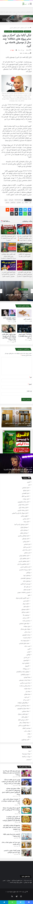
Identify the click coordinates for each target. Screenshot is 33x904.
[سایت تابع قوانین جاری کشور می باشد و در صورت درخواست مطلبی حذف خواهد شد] (16, 19)
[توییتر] (25, 210)
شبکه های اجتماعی (24, 624)
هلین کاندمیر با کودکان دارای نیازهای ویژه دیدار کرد (17, 295)
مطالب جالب (27, 731)
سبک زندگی (27, 632)
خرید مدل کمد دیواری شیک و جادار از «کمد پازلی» (11, 843)
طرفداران (19, 202)
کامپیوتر (27, 666)
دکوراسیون (26, 660)
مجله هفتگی (27, 694)
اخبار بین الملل (25, 496)
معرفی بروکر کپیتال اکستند (16, 882)
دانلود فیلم (26, 607)
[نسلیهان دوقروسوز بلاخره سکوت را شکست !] (8, 312)
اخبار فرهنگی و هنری (23, 536)
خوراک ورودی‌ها (26, 754)
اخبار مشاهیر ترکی (23, 289)
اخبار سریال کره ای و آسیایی (20, 513)
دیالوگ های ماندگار (25, 629)
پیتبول (6, 200)
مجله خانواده (27, 689)
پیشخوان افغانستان (25, 578)
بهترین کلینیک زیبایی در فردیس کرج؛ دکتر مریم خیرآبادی (17, 424)
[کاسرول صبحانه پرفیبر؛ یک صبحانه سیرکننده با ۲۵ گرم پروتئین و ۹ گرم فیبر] (26, 810)
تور (30, 202)
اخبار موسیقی (25, 539)
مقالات (28, 734)
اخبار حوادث (26, 499)
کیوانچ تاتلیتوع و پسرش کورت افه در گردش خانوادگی (19, 470)
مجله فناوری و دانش (23, 725)
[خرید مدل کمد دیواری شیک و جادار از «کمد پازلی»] (26, 844)
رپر (22, 202)
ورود (29, 751)
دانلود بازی (26, 601)
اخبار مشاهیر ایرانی (24, 556)
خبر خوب (26, 697)
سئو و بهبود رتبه (25, 641)
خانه (29, 28)
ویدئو (29, 737)
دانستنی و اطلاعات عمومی (23, 592)
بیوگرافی (28, 573)
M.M (27, 50)
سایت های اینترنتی (24, 643)
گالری (29, 649)
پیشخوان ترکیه (26, 581)
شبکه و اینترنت (26, 638)
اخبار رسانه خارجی (23, 510)
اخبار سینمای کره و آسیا (21, 524)
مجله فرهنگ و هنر (24, 723)
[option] (16, 291)
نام (30, 377)
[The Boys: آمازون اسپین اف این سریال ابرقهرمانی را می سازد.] (24, 329)
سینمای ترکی (24, 530)
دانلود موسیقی (25, 609)
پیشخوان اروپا (8, 31)
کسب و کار (26, 700)
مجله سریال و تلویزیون (23, 708)
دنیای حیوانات (26, 626)
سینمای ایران (24, 527)
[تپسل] (4, 431)
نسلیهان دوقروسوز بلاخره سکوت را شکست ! (9, 319)
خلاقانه (26, 202)
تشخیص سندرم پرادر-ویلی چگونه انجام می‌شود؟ (11, 835)
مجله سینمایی (25, 711)
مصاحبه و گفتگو (26, 728)
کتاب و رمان (26, 618)
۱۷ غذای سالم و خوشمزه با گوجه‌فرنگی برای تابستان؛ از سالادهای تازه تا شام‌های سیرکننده (11, 818)
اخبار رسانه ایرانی (23, 505)
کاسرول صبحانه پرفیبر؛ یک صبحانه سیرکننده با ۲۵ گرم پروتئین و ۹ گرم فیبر (11, 810)
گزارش (28, 652)
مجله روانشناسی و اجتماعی (22, 706)
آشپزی (28, 482)
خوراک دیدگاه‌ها (26, 757)
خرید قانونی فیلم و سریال (22, 598)
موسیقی (7, 202)
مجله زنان (28, 691)
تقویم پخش (24, 516)
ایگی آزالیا (11, 200)
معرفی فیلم (25, 717)
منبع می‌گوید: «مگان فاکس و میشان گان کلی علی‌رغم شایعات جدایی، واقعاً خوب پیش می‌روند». (9, 337)
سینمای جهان (24, 533)
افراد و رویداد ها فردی (24, 570)
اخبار (29, 485)
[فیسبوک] (29, 210)
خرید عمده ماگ (28, 880)
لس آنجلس (13, 202)
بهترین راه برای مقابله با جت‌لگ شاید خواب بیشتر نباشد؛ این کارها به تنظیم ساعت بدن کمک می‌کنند (11, 781)
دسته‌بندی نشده (26, 621)
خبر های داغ (27, 587)
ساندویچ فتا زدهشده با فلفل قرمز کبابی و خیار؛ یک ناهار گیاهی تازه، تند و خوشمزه (11, 827)
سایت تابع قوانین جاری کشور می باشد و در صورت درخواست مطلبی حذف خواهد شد (16, 13)
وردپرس (28, 759)
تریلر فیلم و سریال (23, 714)
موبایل (8, 880)
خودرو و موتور (26, 590)
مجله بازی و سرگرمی (25, 683)
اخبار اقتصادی (25, 493)
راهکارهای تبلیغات (23, 703)
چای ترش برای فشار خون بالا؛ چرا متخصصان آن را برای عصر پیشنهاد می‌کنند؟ (11, 773)
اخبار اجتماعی (25, 488)
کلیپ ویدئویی (25, 740)
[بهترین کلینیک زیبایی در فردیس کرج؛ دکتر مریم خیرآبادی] (26, 852)
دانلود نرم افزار (25, 612)
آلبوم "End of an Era (19, 200)
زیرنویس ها (26, 615)
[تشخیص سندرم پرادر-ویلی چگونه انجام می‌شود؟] (26, 836)
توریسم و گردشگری (25, 584)
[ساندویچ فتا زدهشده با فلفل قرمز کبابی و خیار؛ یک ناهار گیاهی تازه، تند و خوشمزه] (26, 827)
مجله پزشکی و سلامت (24, 686)
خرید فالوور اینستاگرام (17, 880)
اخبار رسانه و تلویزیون (23, 502)
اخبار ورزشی (26, 541)
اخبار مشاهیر (23, 28)
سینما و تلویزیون (26, 635)
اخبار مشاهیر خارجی (14, 28)
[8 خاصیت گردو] (24, 313)
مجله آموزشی (27, 677)
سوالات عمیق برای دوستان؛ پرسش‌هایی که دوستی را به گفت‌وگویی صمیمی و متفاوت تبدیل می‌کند (11, 791)
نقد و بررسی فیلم (23, 720)
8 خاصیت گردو (28, 319)
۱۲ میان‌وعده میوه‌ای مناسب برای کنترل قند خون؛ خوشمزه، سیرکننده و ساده (11, 801)
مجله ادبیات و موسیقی (24, 680)
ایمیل (30, 384)
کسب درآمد (27, 646)
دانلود (29, 595)
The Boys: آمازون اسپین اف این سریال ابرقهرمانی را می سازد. (25, 336)
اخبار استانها (26, 490)
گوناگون (28, 655)
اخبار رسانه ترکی (23, 507)
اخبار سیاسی (26, 519)
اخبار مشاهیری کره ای (23, 564)
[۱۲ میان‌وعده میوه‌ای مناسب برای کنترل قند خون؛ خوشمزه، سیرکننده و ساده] (26, 801)
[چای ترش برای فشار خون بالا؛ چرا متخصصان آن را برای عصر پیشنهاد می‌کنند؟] (26, 773)
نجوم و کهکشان (25, 674)
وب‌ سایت (29, 391)
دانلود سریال (26, 604)
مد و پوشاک (26, 669)
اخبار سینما (26, 522)
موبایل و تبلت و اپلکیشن (22, 672)
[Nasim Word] (24, 4)
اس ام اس (26, 657)
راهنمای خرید (25, 663)
